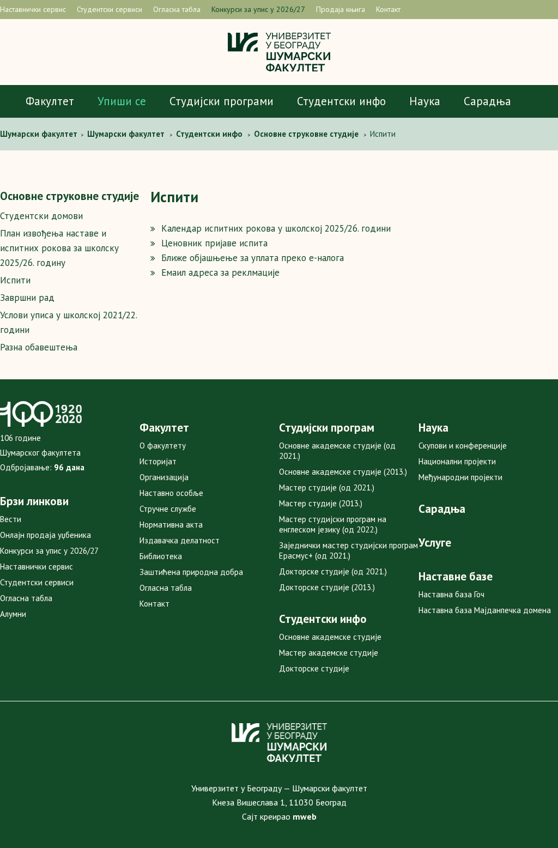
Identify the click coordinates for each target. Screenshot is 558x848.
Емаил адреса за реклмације (220, 272)
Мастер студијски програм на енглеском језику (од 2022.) (332, 524)
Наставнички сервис (33, 9)
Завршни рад (27, 298)
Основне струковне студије (69, 196)
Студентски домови (41, 216)
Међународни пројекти (460, 477)
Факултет (50, 101)
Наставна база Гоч (451, 594)
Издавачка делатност (180, 540)
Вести (10, 519)
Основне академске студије (330, 637)
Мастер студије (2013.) (320, 503)
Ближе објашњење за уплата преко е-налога (252, 258)
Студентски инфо (341, 101)
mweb (305, 816)
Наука (424, 101)
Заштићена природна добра (191, 572)
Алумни (13, 614)
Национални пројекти (457, 461)
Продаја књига (340, 9)
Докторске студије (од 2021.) (333, 571)
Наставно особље (171, 493)
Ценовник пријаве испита (214, 243)
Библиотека (161, 556)
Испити (15, 280)
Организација (164, 477)
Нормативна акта (171, 524)
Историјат (158, 461)
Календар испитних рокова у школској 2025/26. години (276, 228)
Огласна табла (177, 9)
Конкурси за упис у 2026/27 (258, 9)
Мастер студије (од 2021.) (326, 487)
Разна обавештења (38, 347)
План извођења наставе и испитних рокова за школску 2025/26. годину (59, 248)
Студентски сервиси (109, 9)
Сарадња (487, 101)
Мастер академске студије (328, 652)
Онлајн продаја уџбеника (45, 535)
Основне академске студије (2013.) (343, 472)
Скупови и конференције (462, 445)
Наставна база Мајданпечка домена (484, 610)
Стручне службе (168, 509)
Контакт (388, 9)
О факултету (163, 445)
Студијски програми (221, 101)
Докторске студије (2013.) (327, 587)
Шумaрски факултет (40, 134)
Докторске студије (314, 668)
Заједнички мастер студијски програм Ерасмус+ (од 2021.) (348, 550)
